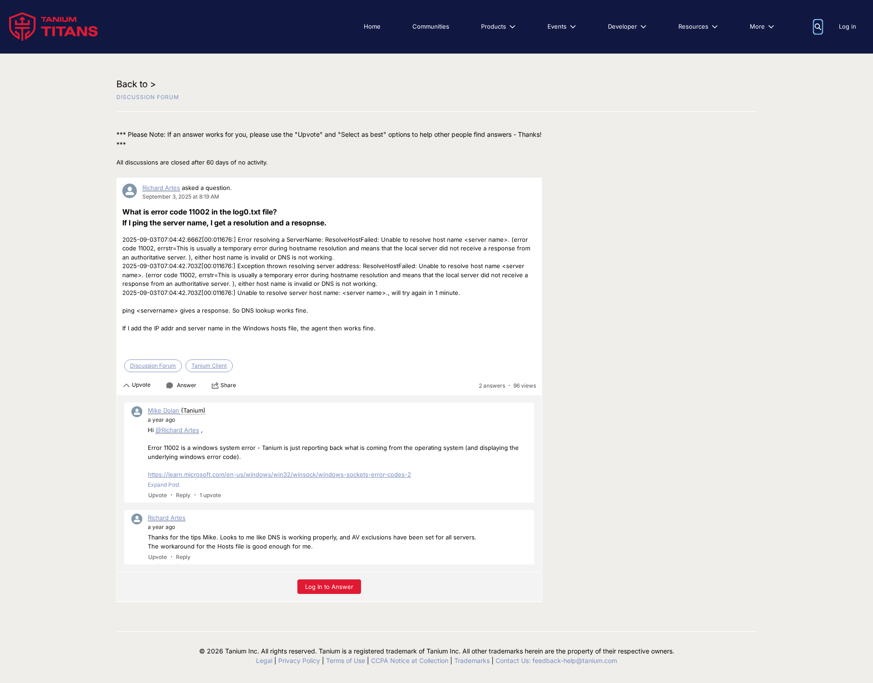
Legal (264, 660)
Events (557, 26)
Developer (622, 26)
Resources (693, 26)
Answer (186, 385)
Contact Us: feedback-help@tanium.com (556, 660)
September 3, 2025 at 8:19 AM (180, 196)
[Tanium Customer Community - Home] (53, 26)
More (757, 26)
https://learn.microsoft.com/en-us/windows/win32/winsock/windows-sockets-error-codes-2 (279, 474)
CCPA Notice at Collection (409, 660)
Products (493, 26)
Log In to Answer (329, 586)
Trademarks (472, 660)
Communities (430, 26)
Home (372, 26)
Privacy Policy (299, 660)
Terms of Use (345, 660)
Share (228, 385)
